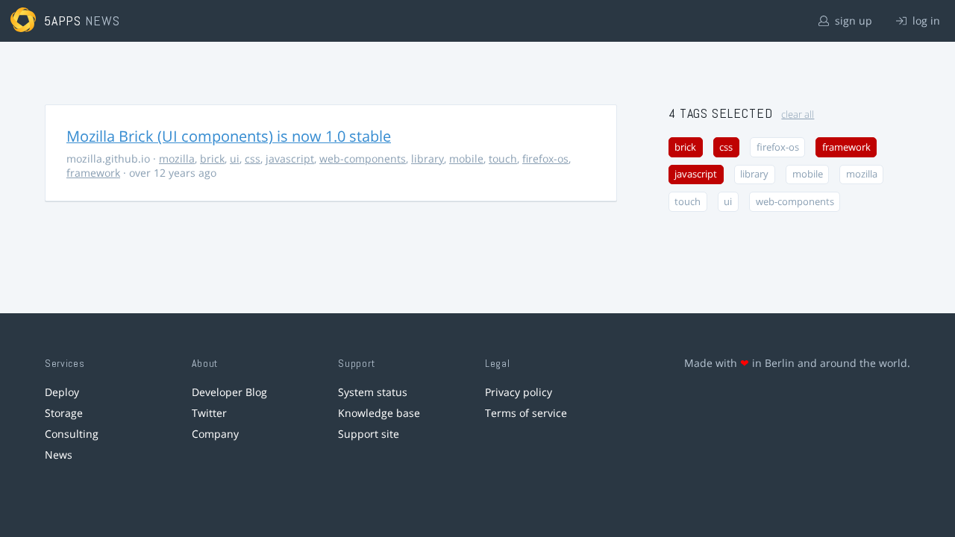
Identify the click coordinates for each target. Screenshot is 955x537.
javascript (290, 158)
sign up (852, 20)
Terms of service (526, 413)
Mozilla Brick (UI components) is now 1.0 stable (228, 136)
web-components (362, 158)
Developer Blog (229, 392)
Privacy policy (518, 392)
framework (93, 173)
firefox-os (545, 158)
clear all (797, 114)
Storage (64, 413)
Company (215, 434)
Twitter (209, 413)
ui (234, 158)
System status (372, 392)
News (58, 455)
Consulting (71, 434)
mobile (466, 158)
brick (212, 158)
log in (924, 20)
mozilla (177, 158)
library (427, 158)
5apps (63, 20)
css (252, 158)
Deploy (62, 392)
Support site (368, 434)
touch (503, 158)
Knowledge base (379, 413)
